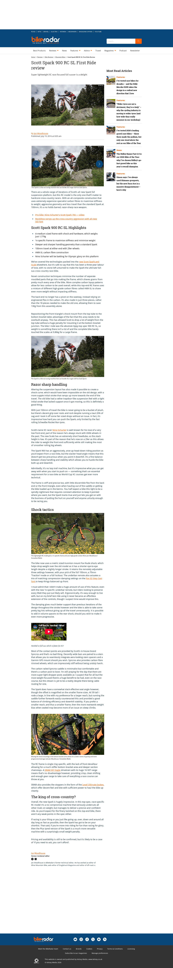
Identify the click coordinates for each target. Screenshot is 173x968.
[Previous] (36, 164)
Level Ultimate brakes (93, 784)
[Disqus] (70, 903)
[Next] (99, 164)
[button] (67, 167)
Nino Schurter (59, 430)
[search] (138, 41)
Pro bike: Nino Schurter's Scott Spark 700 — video (59, 214)
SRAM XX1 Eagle (52, 770)
